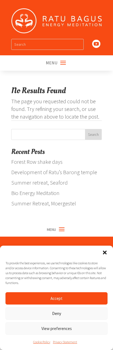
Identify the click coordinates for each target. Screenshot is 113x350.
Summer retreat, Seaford (39, 182)
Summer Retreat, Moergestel (43, 203)
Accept (56, 298)
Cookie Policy (41, 342)
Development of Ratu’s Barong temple (54, 172)
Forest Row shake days (37, 161)
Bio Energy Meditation (35, 193)
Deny (56, 313)
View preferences (56, 328)
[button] (105, 252)
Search (93, 134)
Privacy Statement (65, 342)
